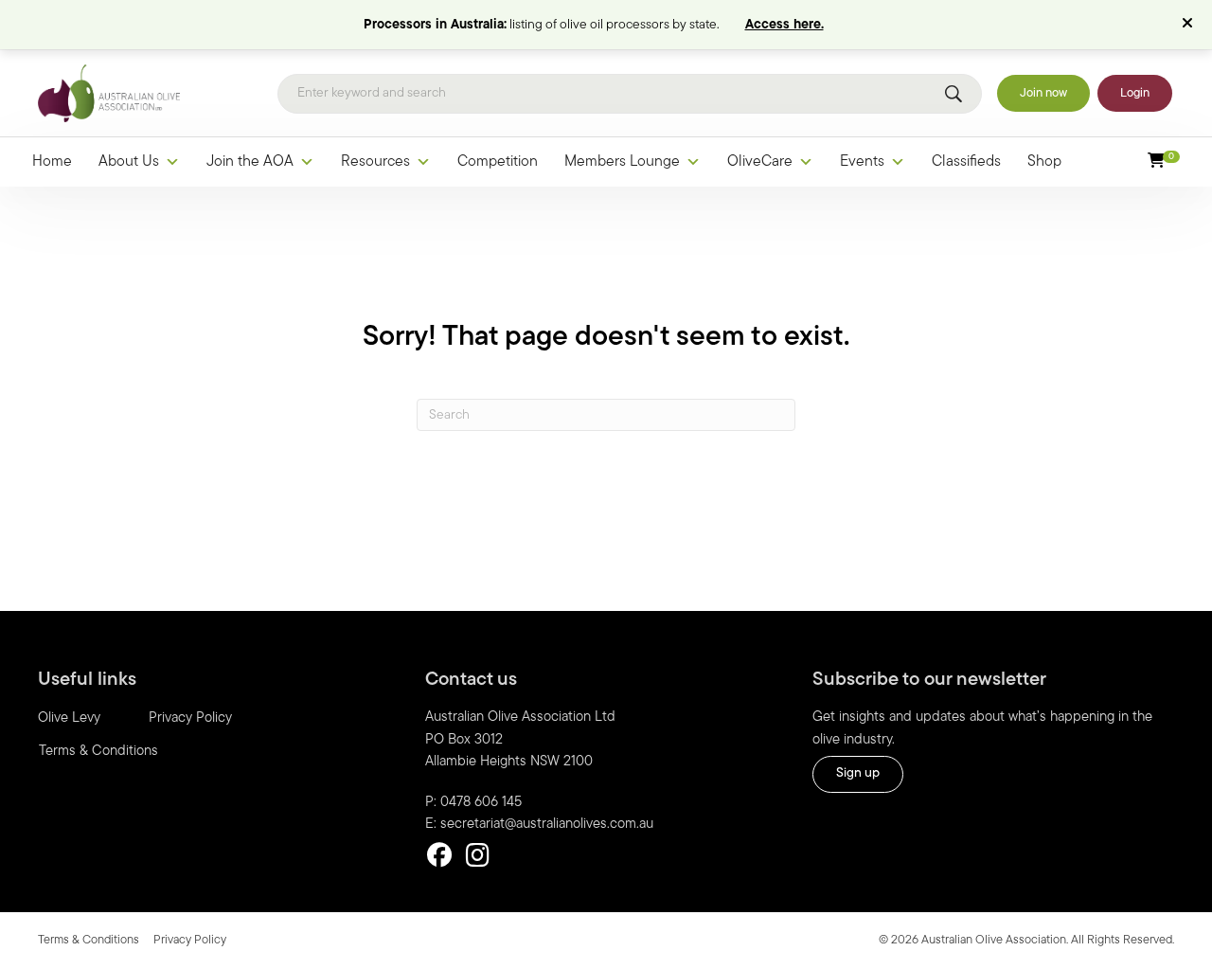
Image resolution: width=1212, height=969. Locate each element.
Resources (375, 162)
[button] (1190, 24)
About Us (128, 162)
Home (52, 162)
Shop (1044, 162)
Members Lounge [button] (622, 162)
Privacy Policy (190, 718)
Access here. (784, 25)
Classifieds (966, 162)
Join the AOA (250, 162)
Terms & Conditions (98, 752)
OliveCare (760, 162)
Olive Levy (69, 718)
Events (862, 162)
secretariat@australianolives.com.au (546, 824)
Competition (497, 162)
